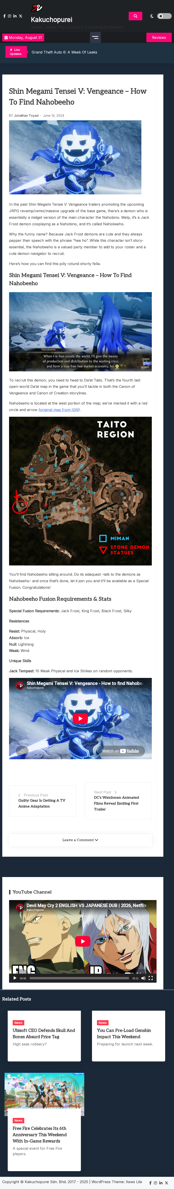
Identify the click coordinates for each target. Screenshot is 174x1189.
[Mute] (143, 978)
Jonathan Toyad (26, 115)
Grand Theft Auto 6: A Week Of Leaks (64, 52)
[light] (158, 16)
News (18, 1022)
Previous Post (36, 795)
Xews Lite (134, 1182)
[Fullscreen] (150, 978)
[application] (83, 941)
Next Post (102, 792)
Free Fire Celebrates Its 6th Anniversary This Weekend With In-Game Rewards (40, 1135)
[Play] (15, 978)
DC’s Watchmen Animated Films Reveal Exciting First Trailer (116, 803)
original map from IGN (59, 409)
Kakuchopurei (51, 19)
